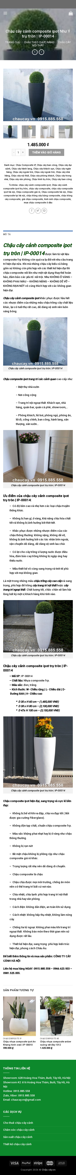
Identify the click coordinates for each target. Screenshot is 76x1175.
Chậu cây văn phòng (20, 179)
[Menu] (5, 13)
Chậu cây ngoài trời (23, 172)
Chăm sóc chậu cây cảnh (18, 1129)
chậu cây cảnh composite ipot (35, 185)
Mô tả (7, 234)
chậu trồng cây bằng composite (43, 195)
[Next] (66, 95)
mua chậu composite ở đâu (38, 202)
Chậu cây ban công (47, 165)
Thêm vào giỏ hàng (46, 152)
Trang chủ (12, 42)
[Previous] (10, 95)
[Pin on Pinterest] (44, 211)
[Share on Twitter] (38, 211)
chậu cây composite (39, 188)
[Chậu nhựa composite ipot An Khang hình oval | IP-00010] (19, 1016)
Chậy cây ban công (62, 179)
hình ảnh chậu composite (57, 199)
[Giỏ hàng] (71, 13)
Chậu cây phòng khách (42, 175)
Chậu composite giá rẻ (28, 192)
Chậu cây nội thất (20, 175)
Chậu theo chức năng (39, 42)
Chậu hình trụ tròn (41, 179)
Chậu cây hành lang (22, 168)
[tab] (38, 235)
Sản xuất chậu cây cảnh (17, 1137)
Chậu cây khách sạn (43, 168)
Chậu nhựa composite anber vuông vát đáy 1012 (55, 1043)
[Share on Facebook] (32, 211)
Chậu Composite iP (26, 165)
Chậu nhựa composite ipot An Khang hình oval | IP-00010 (19, 1043)
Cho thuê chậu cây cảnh (18, 1122)
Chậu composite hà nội (54, 192)
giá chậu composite (32, 199)
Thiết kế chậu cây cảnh (17, 1144)
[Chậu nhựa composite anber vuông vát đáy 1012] (56, 1016)
